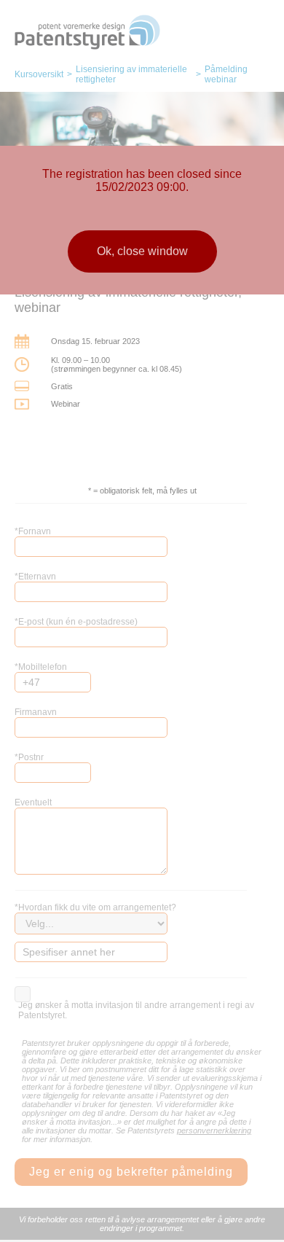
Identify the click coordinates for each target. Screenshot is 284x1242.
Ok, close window (142, 251)
